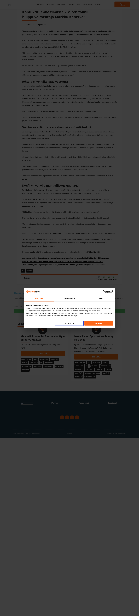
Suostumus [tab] (39, 298)
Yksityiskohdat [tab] (69, 298)
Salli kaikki (98, 323)
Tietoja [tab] (100, 298)
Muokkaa (68, 323)
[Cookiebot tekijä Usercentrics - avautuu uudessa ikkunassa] (104, 291)
